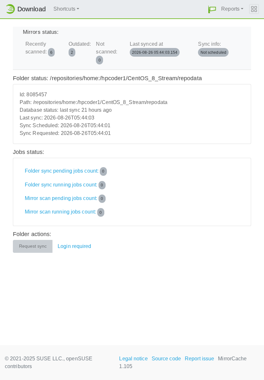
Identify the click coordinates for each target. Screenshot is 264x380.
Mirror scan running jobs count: (63, 212)
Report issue (199, 358)
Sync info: (212, 47)
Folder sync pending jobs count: (65, 171)
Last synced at (154, 47)
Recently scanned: (38, 47)
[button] (212, 9)
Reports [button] (230, 9)
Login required (74, 246)
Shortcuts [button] (64, 9)
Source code (166, 358)
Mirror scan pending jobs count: (64, 198)
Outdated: (80, 47)
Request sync (33, 246)
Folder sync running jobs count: (64, 184)
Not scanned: (106, 51)
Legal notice (133, 358)
